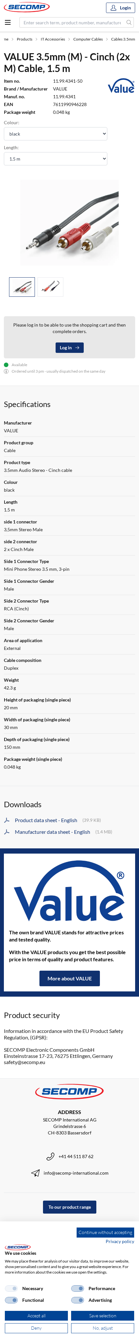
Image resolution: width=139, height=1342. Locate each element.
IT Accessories (53, 39)
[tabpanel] (69, 222)
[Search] (129, 22)
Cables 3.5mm (123, 39)
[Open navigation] (8, 22)
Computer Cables (88, 39)
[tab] (22, 287)
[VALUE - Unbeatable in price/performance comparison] (69, 891)
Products (24, 39)
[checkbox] (11, 1288)
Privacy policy (120, 1241)
